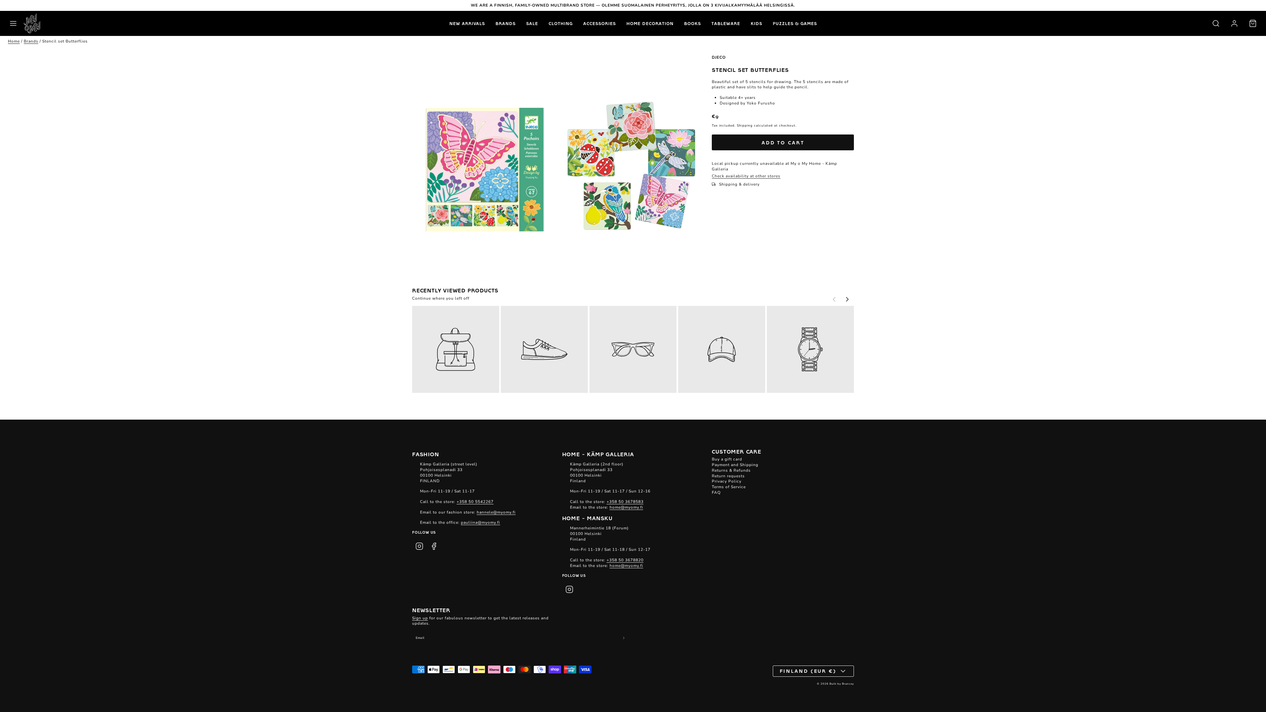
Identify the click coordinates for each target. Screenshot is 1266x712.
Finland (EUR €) (808, 671)
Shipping (745, 125)
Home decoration (650, 23)
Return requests (728, 476)
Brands (506, 23)
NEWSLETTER (431, 610)
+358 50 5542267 (475, 501)
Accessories (599, 23)
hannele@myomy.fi (496, 512)
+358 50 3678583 (625, 501)
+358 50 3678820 (625, 560)
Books (692, 23)
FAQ (716, 492)
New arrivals (467, 23)
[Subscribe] (624, 638)
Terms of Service (729, 486)
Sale (532, 23)
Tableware (725, 23)
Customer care (736, 451)
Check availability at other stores (746, 176)
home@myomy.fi (626, 507)
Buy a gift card (727, 459)
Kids (756, 23)
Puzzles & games (795, 23)
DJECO (719, 57)
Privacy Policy (726, 481)
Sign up (420, 618)
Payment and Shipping (735, 464)
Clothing (561, 23)
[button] (13, 23)
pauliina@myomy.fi (480, 522)
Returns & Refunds (731, 470)
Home (14, 41)
